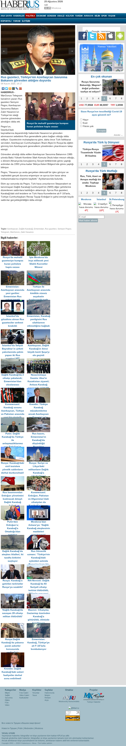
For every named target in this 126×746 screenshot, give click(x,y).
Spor (104, 16)
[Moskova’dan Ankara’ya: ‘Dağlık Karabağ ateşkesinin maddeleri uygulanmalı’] (39, 507)
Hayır (85, 120)
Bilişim (7, 693)
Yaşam (111, 16)
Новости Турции (9, 728)
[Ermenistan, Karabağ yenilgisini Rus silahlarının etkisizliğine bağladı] (39, 301)
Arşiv (47, 700)
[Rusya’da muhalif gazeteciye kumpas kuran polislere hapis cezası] (14, 242)
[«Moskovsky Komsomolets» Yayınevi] (69, 696)
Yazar (34, 695)
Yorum (16, 21)
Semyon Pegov (64, 229)
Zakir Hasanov (27, 232)
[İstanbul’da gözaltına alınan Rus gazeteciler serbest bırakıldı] (14, 301)
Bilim (97, 16)
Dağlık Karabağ (26, 229)
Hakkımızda (49, 693)
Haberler (18, 16)
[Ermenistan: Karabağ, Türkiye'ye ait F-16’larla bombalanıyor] (39, 624)
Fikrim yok (88, 126)
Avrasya (88, 16)
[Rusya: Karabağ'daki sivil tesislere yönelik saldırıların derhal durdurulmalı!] (14, 448)
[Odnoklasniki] (10, 88)
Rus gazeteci (51, 229)
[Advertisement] (52, 214)
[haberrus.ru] (20, 5)
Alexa (34, 743)
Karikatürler (24, 698)
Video (7, 705)
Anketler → (118, 135)
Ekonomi (41, 16)
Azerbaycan (12, 229)
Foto (7, 703)
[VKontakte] (3, 88)
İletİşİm (26, 21)
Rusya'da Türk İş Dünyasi (101, 142)
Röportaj (6, 21)
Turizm (79, 16)
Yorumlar (35, 693)
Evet (85, 123)
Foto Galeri (23, 693)
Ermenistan (39, 229)
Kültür (70, 16)
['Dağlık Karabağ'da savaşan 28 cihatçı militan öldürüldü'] (14, 595)
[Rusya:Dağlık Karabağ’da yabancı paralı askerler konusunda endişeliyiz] (14, 624)
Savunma (8, 698)
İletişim (47, 695)
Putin (20, 728)
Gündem (51, 16)
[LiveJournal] (17, 88)
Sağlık (7, 695)
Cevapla (101, 130)
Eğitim (7, 700)
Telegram (5, 232)
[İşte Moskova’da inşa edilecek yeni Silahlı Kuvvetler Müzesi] (39, 242)
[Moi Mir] (13, 88)
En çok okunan (101, 76)
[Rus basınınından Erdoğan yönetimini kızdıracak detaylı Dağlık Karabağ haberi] (14, 477)
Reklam (48, 698)
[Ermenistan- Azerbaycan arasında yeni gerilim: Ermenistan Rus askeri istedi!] (14, 272)
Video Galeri (24, 695)
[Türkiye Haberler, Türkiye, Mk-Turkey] (93, 696)
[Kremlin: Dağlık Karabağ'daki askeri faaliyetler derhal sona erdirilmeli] (13, 654)
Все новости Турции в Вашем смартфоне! (21, 723)
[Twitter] (6, 88)
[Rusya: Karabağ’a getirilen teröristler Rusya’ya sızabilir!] (14, 566)
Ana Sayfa (6, 16)
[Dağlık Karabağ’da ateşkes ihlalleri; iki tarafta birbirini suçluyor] (14, 536)
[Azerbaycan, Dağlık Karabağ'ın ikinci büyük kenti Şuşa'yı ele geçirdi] (39, 331)
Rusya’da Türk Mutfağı (101, 171)
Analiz (60, 16)
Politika (30, 16)
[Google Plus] (20, 88)
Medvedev (28, 728)
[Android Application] (120, 36)
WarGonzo (15, 232)
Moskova (39, 728)
